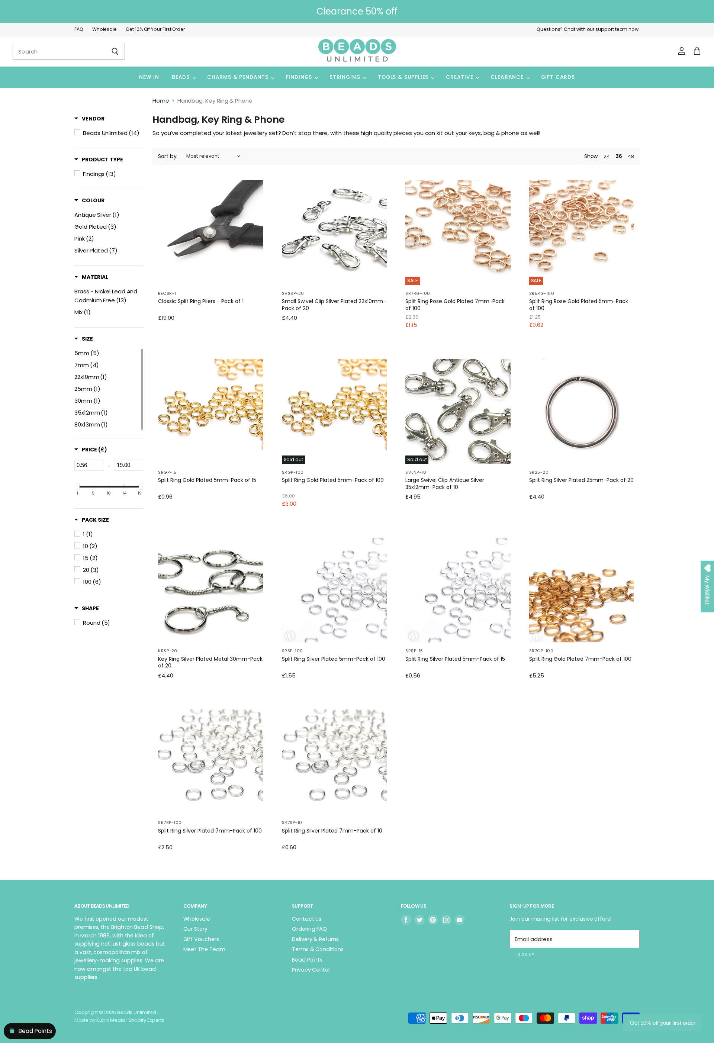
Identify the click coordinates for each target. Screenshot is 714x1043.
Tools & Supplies (404, 77)
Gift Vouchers (201, 939)
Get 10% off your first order (662, 1023)
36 (618, 156)
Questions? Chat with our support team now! (588, 29)
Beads (182, 77)
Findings (300, 77)
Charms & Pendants (238, 77)
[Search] (115, 51)
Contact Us (306, 919)
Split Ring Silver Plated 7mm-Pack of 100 (210, 830)
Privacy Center (311, 969)
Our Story (195, 929)
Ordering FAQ (309, 929)
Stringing (345, 77)
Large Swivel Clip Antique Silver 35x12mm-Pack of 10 (444, 483)
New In (149, 77)
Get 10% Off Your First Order (155, 29)
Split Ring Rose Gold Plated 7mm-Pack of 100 (455, 305)
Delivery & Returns (315, 939)
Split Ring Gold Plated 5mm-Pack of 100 (333, 480)
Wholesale (104, 29)
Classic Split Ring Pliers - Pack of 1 (201, 301)
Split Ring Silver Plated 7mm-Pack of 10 (332, 830)
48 (631, 156)
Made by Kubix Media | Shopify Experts (119, 1020)
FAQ (78, 29)
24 (607, 156)
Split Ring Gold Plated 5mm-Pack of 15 (207, 480)
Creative (460, 77)
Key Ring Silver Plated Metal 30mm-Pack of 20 (210, 662)
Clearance (508, 77)
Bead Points (307, 959)
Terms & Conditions (318, 949)
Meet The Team (204, 949)
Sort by (167, 156)
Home (160, 100)
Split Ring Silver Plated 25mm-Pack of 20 (581, 480)
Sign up (526, 954)
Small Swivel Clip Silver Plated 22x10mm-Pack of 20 (334, 305)
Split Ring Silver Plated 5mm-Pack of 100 (333, 659)
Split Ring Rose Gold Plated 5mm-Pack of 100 (578, 305)
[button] (89, 118)
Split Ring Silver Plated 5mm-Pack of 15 (455, 659)
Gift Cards (558, 77)
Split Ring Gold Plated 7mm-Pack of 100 (580, 659)
